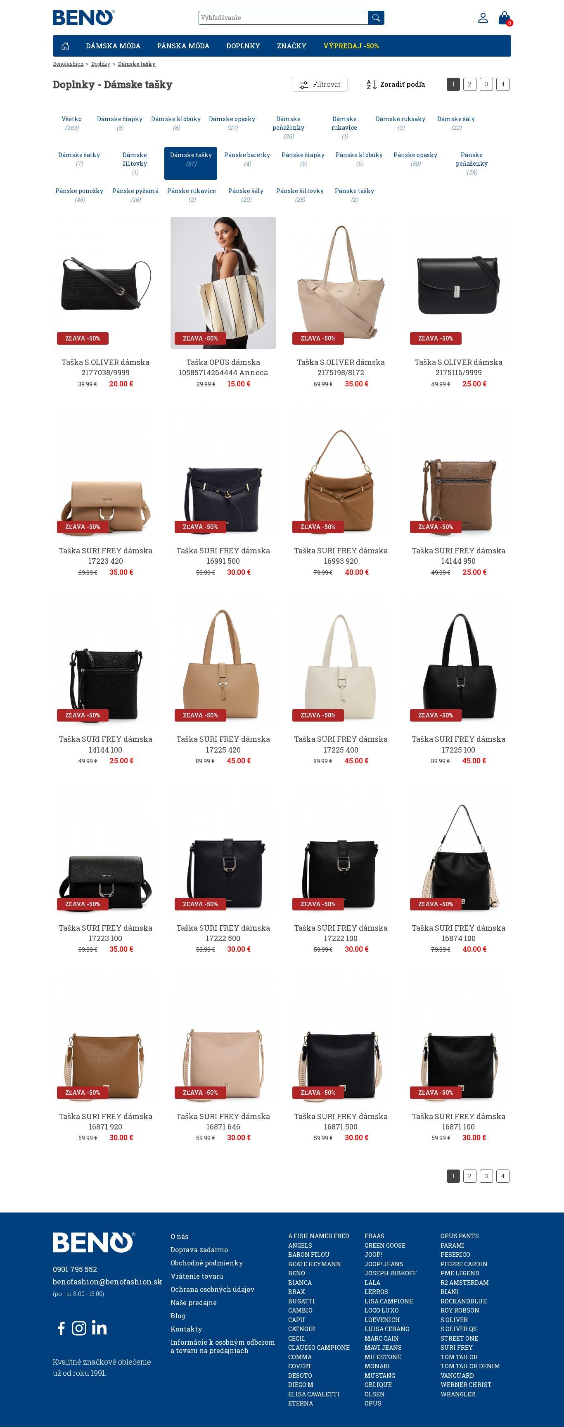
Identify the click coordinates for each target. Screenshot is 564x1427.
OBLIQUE (378, 1385)
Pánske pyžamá (135, 195)
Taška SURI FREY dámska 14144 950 (458, 556)
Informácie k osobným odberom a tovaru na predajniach (223, 1346)
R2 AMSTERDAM (465, 1282)
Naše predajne (194, 1302)
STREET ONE (459, 1338)
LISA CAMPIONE (389, 1301)
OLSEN (375, 1394)
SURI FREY (457, 1347)
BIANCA (300, 1282)
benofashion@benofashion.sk (107, 1281)
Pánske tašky (354, 195)
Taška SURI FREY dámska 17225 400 (341, 744)
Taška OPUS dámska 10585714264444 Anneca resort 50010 (223, 372)
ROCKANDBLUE (464, 1301)
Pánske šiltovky (300, 195)
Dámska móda (113, 45)
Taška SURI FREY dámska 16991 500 (223, 556)
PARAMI (452, 1245)
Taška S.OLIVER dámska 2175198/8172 (341, 367)
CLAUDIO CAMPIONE (319, 1347)
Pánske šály (245, 195)
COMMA (300, 1357)
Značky (292, 45)
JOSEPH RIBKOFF (391, 1273)
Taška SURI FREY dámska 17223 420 (105, 556)
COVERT (300, 1366)
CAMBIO (300, 1310)
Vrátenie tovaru (197, 1276)
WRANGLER (458, 1394)
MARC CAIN (382, 1338)
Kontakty (186, 1329)
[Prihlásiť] (483, 18)
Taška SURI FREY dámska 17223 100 (105, 933)
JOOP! (373, 1254)
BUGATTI (301, 1301)
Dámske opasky (232, 123)
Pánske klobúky (359, 159)
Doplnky (243, 45)
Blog (178, 1315)
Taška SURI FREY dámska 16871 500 (341, 1121)
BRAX (296, 1292)
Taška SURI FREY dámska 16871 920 (105, 1121)
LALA (372, 1282)
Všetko (72, 123)
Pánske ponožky (79, 195)
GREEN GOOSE (385, 1245)
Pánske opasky (415, 159)
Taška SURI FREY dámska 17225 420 (223, 744)
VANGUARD (457, 1375)
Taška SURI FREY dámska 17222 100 (341, 933)
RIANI (450, 1292)
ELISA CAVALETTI (314, 1394)
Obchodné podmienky (207, 1262)
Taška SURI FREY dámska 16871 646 (223, 1121)
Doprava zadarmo (199, 1249)
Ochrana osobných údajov (213, 1289)
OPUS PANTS (460, 1236)
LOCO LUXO (382, 1310)
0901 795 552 (75, 1269)
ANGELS (300, 1245)
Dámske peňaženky (288, 127)
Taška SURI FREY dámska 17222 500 (223, 933)
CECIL (297, 1338)
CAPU (296, 1320)
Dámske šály (456, 123)
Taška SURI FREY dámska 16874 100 (458, 933)
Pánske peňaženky (472, 163)
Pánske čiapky (303, 159)
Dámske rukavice (344, 127)
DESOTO (300, 1375)
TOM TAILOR (459, 1357)
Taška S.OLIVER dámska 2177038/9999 (105, 367)
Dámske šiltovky (135, 163)
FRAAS (374, 1236)
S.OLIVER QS (459, 1329)
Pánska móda (183, 45)
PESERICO (455, 1254)
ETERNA (300, 1403)
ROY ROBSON (460, 1310)
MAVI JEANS (383, 1347)
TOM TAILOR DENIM (470, 1366)
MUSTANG (380, 1375)
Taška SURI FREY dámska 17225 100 (458, 744)
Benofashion (68, 63)
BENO (296, 1273)
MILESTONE (383, 1357)
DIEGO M (300, 1385)
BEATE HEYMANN (314, 1264)
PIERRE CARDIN (464, 1264)
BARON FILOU (309, 1254)
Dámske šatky (79, 159)
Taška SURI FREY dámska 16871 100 (458, 1121)
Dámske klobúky (176, 123)
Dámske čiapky (119, 123)
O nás (179, 1236)
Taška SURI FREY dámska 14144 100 (105, 744)
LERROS (376, 1292)
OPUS (373, 1403)
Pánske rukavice (191, 195)
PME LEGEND (460, 1273)
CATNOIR (301, 1329)
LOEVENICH (382, 1320)
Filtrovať (327, 84)
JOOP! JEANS (384, 1264)
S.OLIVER (454, 1320)
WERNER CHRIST (466, 1385)
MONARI (377, 1366)
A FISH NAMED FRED (318, 1236)
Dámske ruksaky (400, 123)
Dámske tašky (137, 63)
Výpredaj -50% (351, 45)
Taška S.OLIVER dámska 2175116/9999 (458, 367)
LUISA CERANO (387, 1329)
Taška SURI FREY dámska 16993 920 (341, 556)
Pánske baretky (247, 159)
